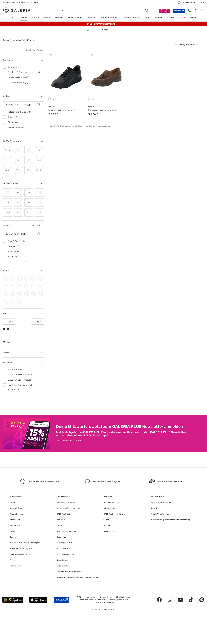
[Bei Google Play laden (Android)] (12, 600)
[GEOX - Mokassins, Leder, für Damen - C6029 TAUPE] (106, 77)
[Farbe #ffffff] (19, 278)
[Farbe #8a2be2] (19, 286)
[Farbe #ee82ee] (26, 286)
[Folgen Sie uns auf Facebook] (159, 600)
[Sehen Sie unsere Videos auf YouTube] (180, 600)
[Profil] (189, 11)
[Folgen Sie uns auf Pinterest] (202, 600)
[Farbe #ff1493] (33, 286)
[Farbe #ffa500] (5, 293)
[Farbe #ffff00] (12, 293)
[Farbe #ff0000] (40, 286)
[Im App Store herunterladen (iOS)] (38, 600)
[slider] (4, 329)
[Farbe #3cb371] (40, 278)
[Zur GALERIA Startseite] (16, 11)
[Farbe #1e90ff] (12, 286)
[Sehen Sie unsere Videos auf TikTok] (191, 600)
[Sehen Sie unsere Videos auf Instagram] (170, 600)
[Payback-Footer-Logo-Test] (61, 600)
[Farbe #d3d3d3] (12, 278)
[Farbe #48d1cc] (5, 286)
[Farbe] (19, 293)
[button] (20, 2)
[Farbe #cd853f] (33, 278)
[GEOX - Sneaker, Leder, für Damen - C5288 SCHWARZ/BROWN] (66, 77)
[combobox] (188, 45)
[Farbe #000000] (5, 278)
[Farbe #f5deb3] (26, 278)
